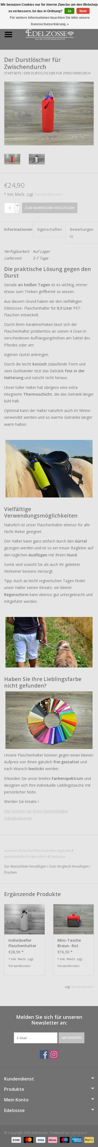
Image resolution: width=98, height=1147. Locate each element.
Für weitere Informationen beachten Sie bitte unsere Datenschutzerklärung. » (50, 21)
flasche (26, 850)
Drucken (10, 872)
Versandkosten (48, 194)
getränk (65, 850)
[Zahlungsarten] (16, 1139)
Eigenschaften (49, 229)
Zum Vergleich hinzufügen (69, 866)
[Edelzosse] (57, 34)
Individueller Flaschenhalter (22, 943)
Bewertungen (81, 232)
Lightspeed (78, 1132)
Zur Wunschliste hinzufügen (25, 866)
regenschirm (37, 856)
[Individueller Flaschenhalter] (24, 919)
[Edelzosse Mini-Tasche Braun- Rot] (73, 919)
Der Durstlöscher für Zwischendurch (57, 73)
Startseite (12, 73)
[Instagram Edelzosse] (54, 1054)
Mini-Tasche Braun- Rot (69, 943)
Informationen (18, 229)
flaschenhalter (46, 850)
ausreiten (11, 850)
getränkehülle (14, 856)
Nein (83, 11)
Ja (69, 11)
